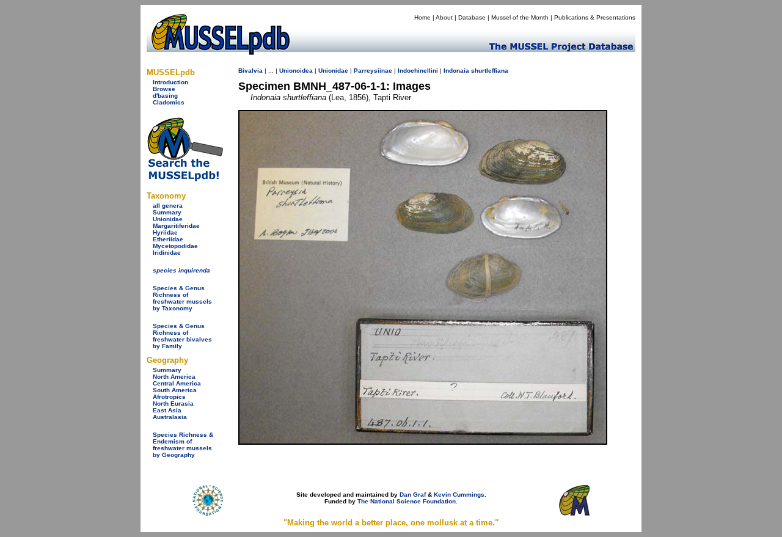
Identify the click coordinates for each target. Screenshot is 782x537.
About (444, 17)
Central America (177, 383)
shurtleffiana (489, 70)
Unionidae (168, 219)
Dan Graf (413, 494)
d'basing (165, 95)
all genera (168, 205)
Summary (167, 212)
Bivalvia (250, 70)
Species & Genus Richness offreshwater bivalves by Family (182, 336)
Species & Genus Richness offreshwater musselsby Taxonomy (182, 298)
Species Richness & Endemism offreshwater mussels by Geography (183, 444)
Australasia (170, 417)
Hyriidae (165, 232)
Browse (164, 89)
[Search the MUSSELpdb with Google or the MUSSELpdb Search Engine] (185, 179)
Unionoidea (296, 70)
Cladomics (169, 102)
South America (175, 390)
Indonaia (456, 70)
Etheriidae (168, 239)
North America (174, 376)
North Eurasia (173, 403)
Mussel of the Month (520, 17)
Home (422, 17)
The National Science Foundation (406, 501)
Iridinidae (167, 252)
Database (472, 17)
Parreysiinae (373, 70)
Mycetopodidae (175, 246)
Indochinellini (418, 70)
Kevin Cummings (459, 494)
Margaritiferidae (176, 225)
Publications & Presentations (594, 17)
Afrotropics (169, 396)
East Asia (167, 410)
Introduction (170, 82)
